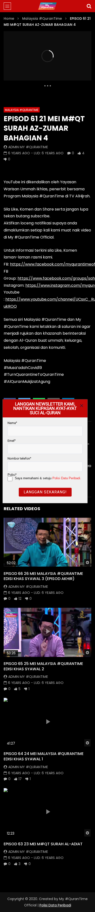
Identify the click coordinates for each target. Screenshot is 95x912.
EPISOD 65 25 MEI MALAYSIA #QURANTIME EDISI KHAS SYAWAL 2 (43, 666)
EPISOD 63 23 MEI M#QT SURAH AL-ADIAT (43, 844)
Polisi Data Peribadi (55, 905)
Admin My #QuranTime (28, 147)
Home (9, 18)
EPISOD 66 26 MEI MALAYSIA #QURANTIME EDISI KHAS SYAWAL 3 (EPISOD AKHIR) (43, 576)
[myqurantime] (47, 6)
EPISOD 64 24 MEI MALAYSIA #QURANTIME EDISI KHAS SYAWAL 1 (44, 756)
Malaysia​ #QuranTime (42, 18)
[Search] (89, 6)
